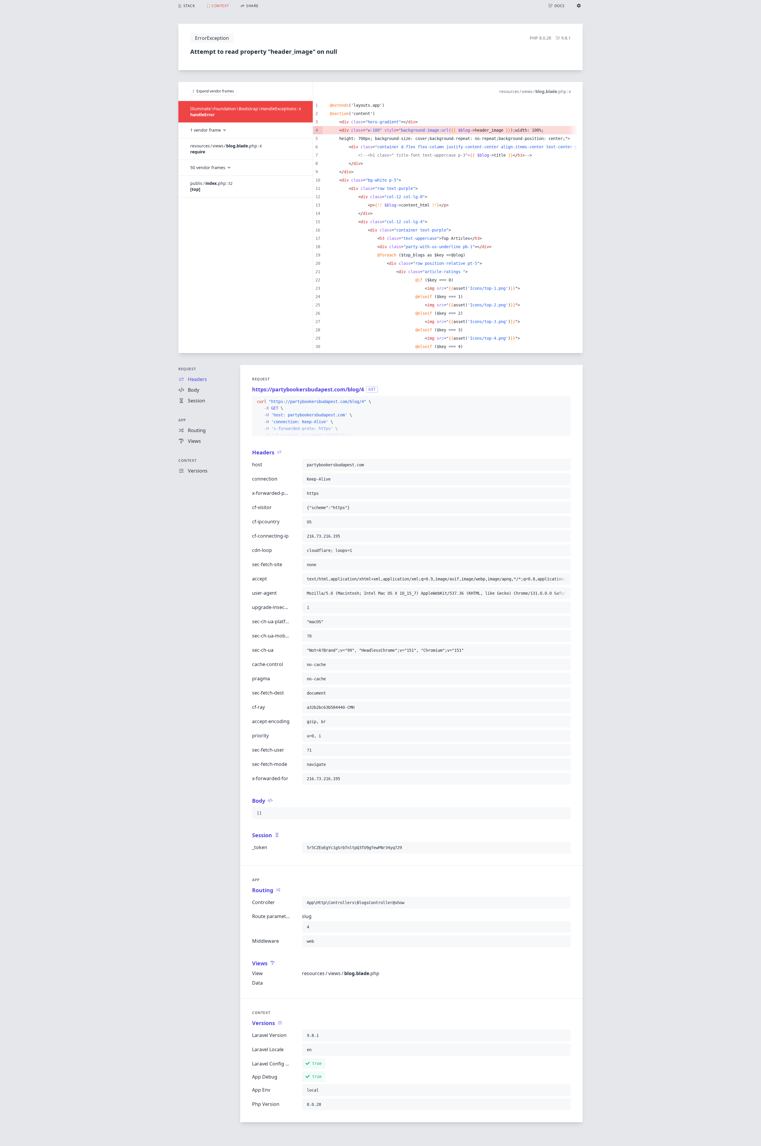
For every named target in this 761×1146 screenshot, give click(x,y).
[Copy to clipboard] (563, 401)
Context (187, 460)
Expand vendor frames (215, 91)
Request (187, 368)
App (182, 420)
